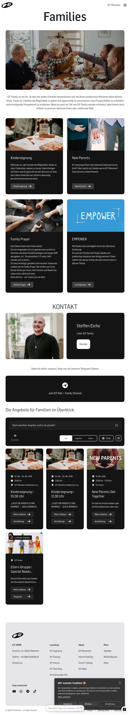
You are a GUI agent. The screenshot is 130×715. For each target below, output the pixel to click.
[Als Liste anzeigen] (118, 438)
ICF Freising (55, 657)
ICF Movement (84, 651)
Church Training (85, 663)
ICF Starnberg (56, 668)
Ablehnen (88, 704)
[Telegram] (28, 691)
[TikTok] (35, 691)
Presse (89, 710)
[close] (120, 683)
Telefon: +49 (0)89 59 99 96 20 (25, 657)
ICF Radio (82, 668)
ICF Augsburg (56, 651)
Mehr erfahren (64, 697)
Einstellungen (110, 704)
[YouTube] (14, 691)
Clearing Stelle (103, 710)
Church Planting (85, 657)
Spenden (107, 651)
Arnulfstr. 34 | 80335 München (25, 651)
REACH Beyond (110, 657)
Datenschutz (119, 710)
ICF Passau (55, 663)
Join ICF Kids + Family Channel (65, 393)
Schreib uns (17, 663)
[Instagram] (21, 691)
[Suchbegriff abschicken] (116, 425)
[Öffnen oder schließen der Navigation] (125, 5)
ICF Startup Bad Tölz (59, 674)
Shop (106, 663)
